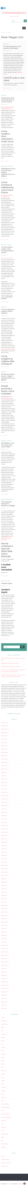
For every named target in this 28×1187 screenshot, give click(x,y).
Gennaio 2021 (4, 908)
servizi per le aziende (6, 1117)
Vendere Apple (6, 583)
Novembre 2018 (5, 988)
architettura (4, 1020)
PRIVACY (3, 708)
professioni (3, 1097)
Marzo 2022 (4, 862)
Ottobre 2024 (4, 765)
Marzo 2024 (4, 789)
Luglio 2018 (4, 998)
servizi (6, 44)
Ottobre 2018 (4, 991)
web (2, 1140)
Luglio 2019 (4, 968)
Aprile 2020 (4, 938)
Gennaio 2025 (4, 755)
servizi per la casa (5, 1114)
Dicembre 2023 (4, 795)
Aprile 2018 (4, 1005)
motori (2, 1094)
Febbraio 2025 (4, 752)
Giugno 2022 (4, 852)
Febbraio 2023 (4, 825)
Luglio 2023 (4, 808)
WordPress (9, 1183)
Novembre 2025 (5, 729)
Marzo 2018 (4, 1008)
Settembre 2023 (5, 805)
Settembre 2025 (5, 732)
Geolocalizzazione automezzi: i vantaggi (10, 666)
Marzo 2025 (4, 749)
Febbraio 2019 (4, 981)
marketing (3, 1087)
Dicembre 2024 (4, 759)
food (2, 1067)
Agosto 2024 (4, 772)
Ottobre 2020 (4, 918)
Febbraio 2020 (4, 945)
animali (3, 1017)
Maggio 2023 (4, 815)
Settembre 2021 (5, 882)
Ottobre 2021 (4, 878)
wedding (3, 1147)
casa (2, 1044)
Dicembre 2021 (4, 872)
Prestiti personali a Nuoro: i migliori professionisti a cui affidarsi (8, 377)
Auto (2, 1030)
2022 (5, 32)
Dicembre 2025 (4, 725)
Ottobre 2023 (4, 802)
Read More (7, 88)
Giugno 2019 (4, 971)
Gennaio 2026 (4, 722)
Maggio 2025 (4, 745)
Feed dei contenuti (5, 1159)
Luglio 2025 (4, 739)
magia (2, 1084)
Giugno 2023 (4, 812)
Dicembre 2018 (4, 985)
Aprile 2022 (4, 858)
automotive (3, 1034)
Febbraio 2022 (4, 865)
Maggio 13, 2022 (5, 449)
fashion (3, 1060)
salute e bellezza (5, 1104)
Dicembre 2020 (5, 912)
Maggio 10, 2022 (5, 508)
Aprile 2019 (4, 978)
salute (10, 166)
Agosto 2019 (4, 965)
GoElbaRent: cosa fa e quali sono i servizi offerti (7, 445)
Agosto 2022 (4, 845)
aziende (3, 1037)
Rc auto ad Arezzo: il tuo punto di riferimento (12, 47)
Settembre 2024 (5, 769)
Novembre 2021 (5, 875)
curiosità (3, 1047)
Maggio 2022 (4, 855)
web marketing (4, 1143)
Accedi (2, 1156)
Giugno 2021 (4, 892)
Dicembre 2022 (4, 832)
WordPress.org (4, 1166)
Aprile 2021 (3, 898)
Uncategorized (4, 1133)
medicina (4, 166)
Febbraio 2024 (4, 792)
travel (3, 244)
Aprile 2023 (4, 818)
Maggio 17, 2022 (5, 382)
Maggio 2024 (4, 782)
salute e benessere (5, 1107)
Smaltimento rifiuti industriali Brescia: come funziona (7, 100)
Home (2, 32)
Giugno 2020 (4, 932)
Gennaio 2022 (4, 868)
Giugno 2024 (4, 779)
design (2, 1050)
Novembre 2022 (5, 835)
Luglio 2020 (4, 928)
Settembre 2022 (5, 842)
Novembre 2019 (5, 955)
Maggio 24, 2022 (5, 178)
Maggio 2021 (4, 895)
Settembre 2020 (5, 922)
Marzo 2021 (4, 902)
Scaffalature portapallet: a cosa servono (10, 663)
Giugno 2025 (4, 742)
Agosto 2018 (4, 995)
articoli (2, 1027)
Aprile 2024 (4, 785)
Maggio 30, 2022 (7, 50)
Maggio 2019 (4, 975)
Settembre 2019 (5, 962)
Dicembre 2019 (4, 952)
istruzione (3, 1074)
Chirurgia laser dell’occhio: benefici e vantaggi (8, 503)
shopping (3, 1120)
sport (2, 1123)
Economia (3, 1054)
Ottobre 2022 (4, 838)
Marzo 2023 (4, 822)
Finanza (3, 1064)
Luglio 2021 (4, 888)
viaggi (9, 244)
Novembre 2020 (5, 915)
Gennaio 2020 (4, 948)
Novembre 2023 (5, 799)
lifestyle (3, 1080)
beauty (2, 1040)
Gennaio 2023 (4, 828)
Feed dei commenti (5, 1162)
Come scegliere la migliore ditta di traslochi (7, 311)
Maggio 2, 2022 (5, 585)
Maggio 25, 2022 (5, 104)
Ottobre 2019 (4, 958)
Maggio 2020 (4, 935)
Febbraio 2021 (4, 905)
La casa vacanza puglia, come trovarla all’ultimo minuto (7, 250)
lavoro (2, 1077)
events (2, 1057)
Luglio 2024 (4, 775)
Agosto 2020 (4, 925)
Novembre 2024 (5, 762)
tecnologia (5, 581)
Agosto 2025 (4, 735)
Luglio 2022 (4, 848)
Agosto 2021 (4, 885)
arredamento (4, 1024)
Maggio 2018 (4, 1001)
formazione (3, 1070)
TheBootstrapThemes (22, 1183)
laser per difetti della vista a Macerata (7, 538)
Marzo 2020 (4, 942)
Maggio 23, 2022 (5, 255)
